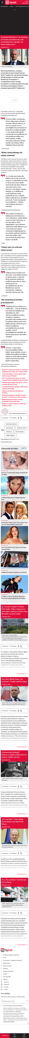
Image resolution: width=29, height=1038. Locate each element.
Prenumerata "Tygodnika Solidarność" (12, 960)
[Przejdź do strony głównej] (11, 2)
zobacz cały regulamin (9, 1021)
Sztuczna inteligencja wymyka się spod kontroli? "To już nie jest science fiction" (14, 396)
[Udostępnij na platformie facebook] (18, 418)
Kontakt (5, 974)
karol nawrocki (9, 428)
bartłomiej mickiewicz (11, 424)
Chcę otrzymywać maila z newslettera (13, 1006)
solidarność (9, 432)
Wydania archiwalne (8, 971)
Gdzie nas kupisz (7, 966)
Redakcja (5, 968)
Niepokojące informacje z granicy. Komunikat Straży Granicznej (12, 400)
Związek (12, 6)
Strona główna (4, 6)
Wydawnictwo (6, 963)
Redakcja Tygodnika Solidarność (11, 955)
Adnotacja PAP (7, 977)
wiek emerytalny (19, 432)
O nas (4, 958)
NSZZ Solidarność (25, 2)
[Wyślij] (26, 1000)
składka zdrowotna (21, 428)
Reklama (5, 979)
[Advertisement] (14, 22)
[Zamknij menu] (2, 2)
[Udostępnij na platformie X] (21, 418)
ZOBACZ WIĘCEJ (10, 435)
